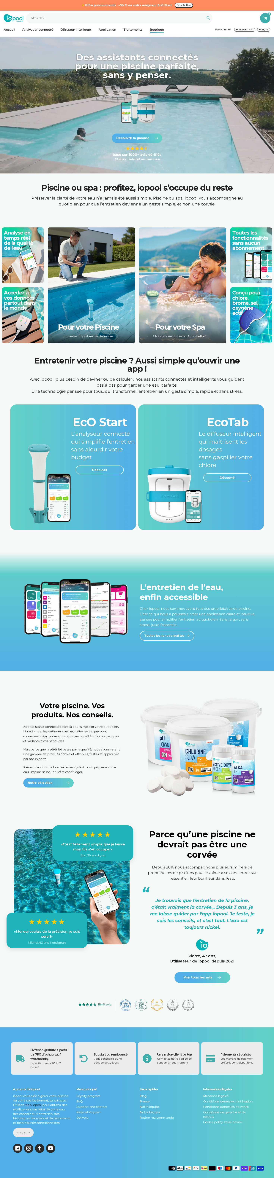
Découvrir (99, 470)
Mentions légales (216, 1096)
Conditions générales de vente (226, 1107)
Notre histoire (150, 1112)
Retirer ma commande (157, 1117)
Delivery (82, 1117)
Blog (143, 1096)
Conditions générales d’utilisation (228, 1101)
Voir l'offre (184, 5)
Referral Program (88, 1112)
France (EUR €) (244, 29)
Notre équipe (150, 1107)
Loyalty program (88, 1096)
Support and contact (92, 1107)
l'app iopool (33, 1105)
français (264, 29)
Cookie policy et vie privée (222, 1122)
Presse (145, 1101)
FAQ (79, 1101)
